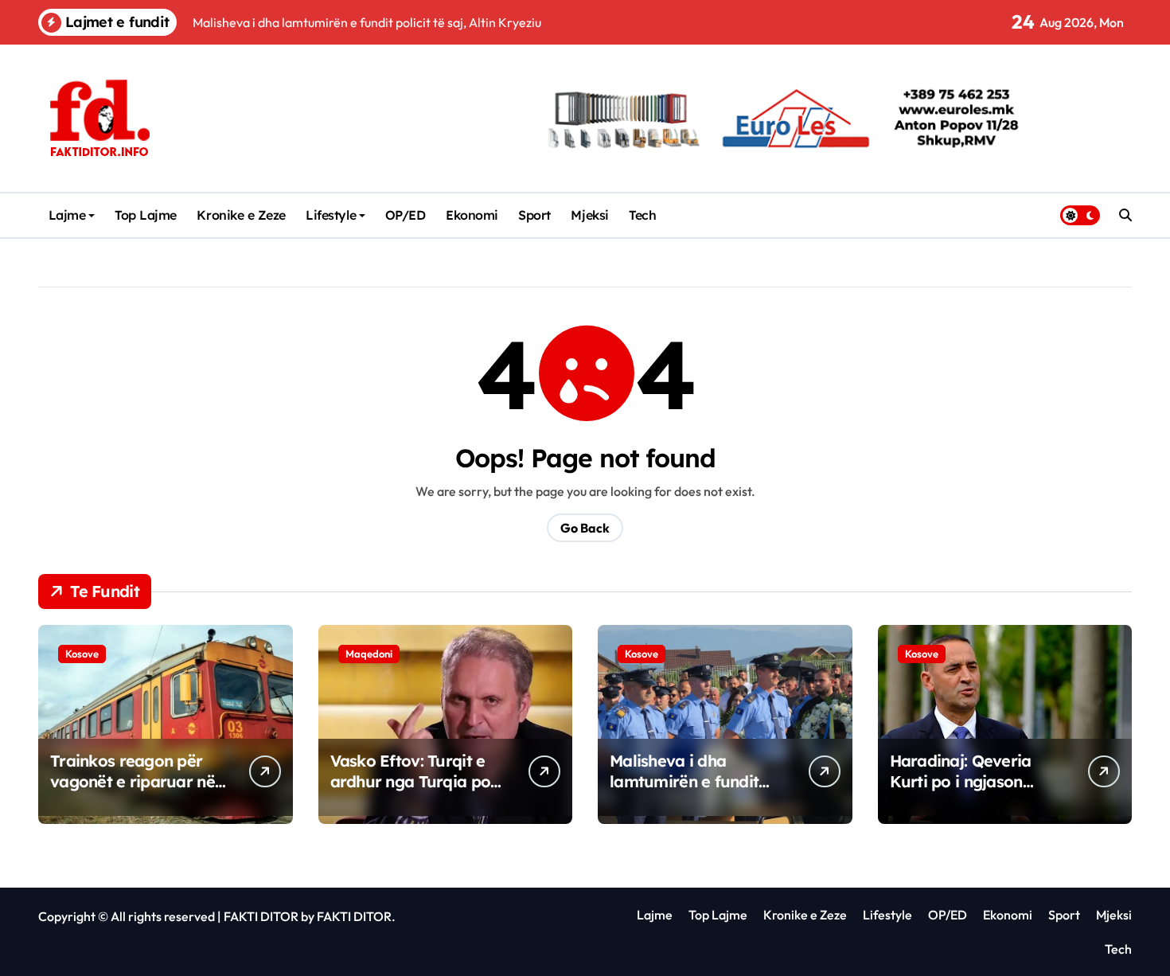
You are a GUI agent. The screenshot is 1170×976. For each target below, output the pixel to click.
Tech (642, 215)
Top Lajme (146, 215)
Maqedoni (368, 653)
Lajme (67, 215)
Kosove (82, 653)
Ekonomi (472, 215)
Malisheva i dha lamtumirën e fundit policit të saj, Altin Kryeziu (684, 792)
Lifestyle (331, 215)
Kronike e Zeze (241, 215)
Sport (534, 215)
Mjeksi (589, 215)
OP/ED (405, 215)
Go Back (585, 528)
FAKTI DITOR (261, 916)
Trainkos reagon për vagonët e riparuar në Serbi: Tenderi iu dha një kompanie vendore (134, 792)
